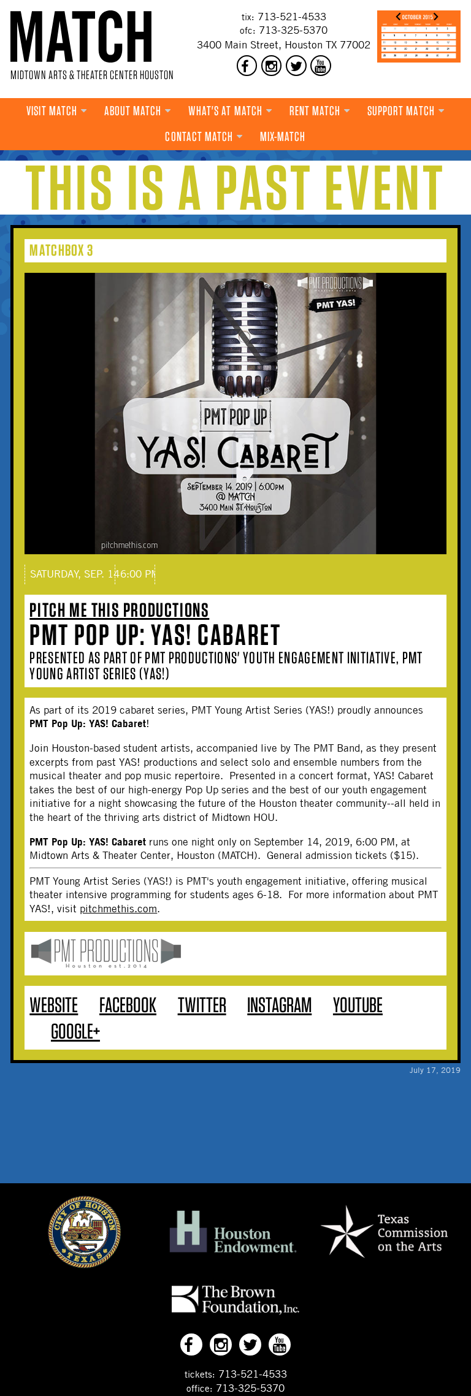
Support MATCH (401, 110)
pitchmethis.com (118, 908)
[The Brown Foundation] (235, 1314)
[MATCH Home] (80, 36)
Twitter (202, 1004)
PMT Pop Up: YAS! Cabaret (155, 634)
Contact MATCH (199, 136)
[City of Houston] (84, 1265)
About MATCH (133, 110)
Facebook (127, 1004)
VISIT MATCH (51, 110)
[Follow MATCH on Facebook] (247, 65)
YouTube (358, 1004)
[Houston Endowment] (233, 1253)
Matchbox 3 (61, 249)
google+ (75, 1030)
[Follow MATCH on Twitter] (296, 65)
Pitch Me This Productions (119, 610)
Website (53, 1004)
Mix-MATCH (283, 136)
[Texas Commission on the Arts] (384, 1260)
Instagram (279, 1004)
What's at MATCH (225, 110)
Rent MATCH (315, 110)
